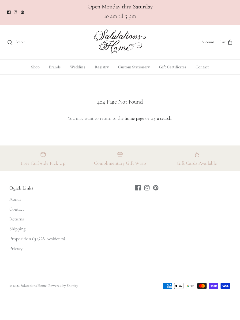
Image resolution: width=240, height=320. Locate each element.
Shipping (17, 229)
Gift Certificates (172, 67)
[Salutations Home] (120, 42)
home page (134, 118)
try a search (160, 118)
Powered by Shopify (63, 285)
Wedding (77, 67)
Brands (54, 67)
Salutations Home (33, 285)
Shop (35, 67)
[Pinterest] (22, 12)
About (15, 199)
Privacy (16, 248)
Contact (202, 67)
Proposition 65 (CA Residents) (37, 239)
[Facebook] (9, 12)
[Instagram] (15, 12)
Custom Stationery (134, 67)
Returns (16, 219)
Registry (102, 67)
